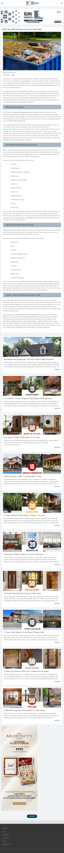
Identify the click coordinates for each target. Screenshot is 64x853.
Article (3, 831)
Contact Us (5, 838)
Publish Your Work (6, 844)
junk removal (47, 85)
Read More (57, 369)
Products (4, 841)
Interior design (5, 834)
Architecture (5, 828)
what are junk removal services (23, 112)
